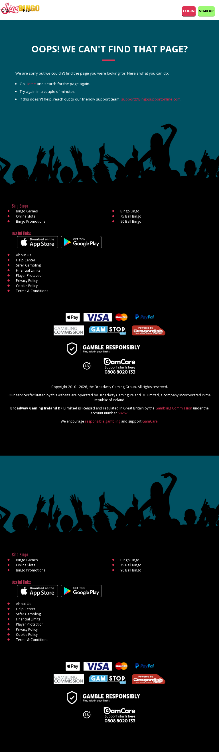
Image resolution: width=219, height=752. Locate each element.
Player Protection (30, 275)
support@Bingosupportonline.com (151, 99)
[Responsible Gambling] (109, 349)
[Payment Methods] (109, 317)
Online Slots (25, 216)
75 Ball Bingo (130, 216)
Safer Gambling (28, 265)
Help (27, 10)
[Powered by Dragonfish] (148, 331)
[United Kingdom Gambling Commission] (69, 331)
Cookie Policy (27, 285)
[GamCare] (119, 366)
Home (31, 83)
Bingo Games (27, 211)
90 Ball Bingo (130, 221)
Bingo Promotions (30, 221)
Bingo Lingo (129, 211)
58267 (123, 413)
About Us (23, 255)
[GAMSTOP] (108, 331)
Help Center (25, 260)
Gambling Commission (173, 408)
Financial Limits (28, 270)
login (188, 11)
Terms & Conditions (32, 290)
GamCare (150, 421)
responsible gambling (102, 421)
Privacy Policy (27, 280)
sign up (206, 11)
